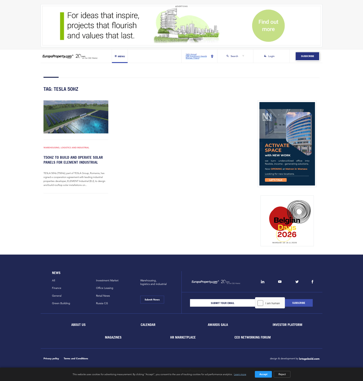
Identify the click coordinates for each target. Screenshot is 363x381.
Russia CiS (102, 303)
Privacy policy (51, 358)
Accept (263, 374)
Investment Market (107, 280)
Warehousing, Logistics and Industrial (66, 147)
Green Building (61, 303)
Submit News (152, 299)
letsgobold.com (309, 358)
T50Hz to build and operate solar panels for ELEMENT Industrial (73, 160)
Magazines (113, 337)
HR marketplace (183, 337)
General (56, 295)
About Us (78, 325)
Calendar (148, 325)
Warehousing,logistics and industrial (153, 282)
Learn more (240, 374)
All (53, 280)
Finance (56, 288)
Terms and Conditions (76, 358)
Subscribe (307, 56)
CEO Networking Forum (252, 337)
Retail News (103, 295)
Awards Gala (218, 325)
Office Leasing (104, 288)
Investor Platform (287, 325)
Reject (282, 374)
